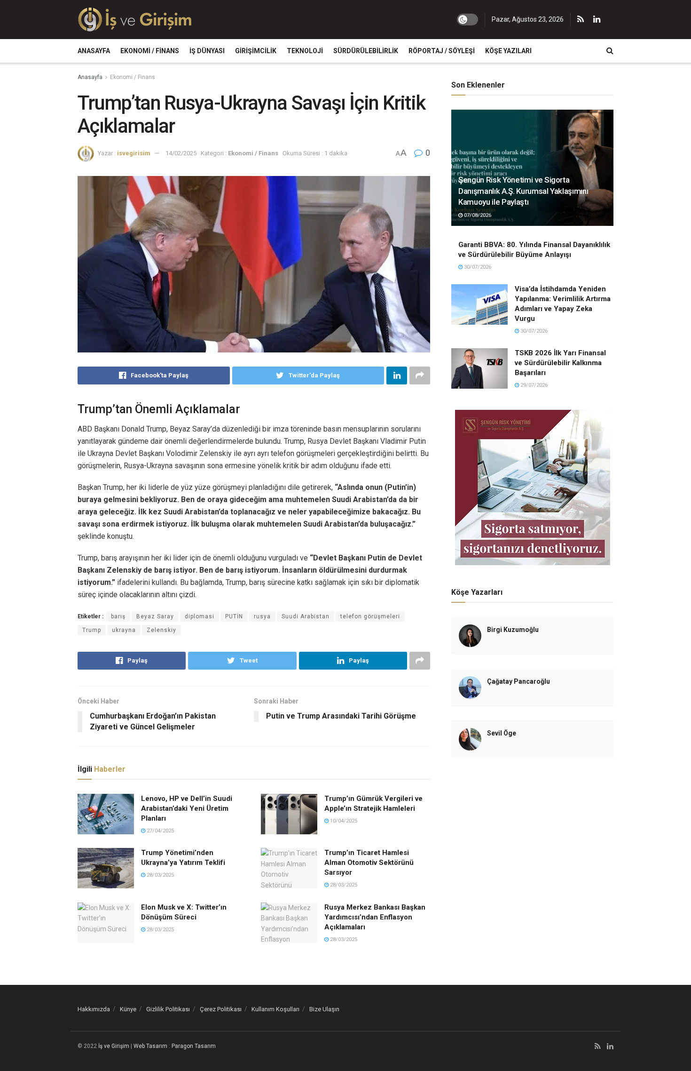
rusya (262, 616)
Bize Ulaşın (324, 1009)
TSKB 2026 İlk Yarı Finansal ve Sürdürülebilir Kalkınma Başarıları (560, 363)
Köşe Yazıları (508, 51)
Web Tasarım (150, 1046)
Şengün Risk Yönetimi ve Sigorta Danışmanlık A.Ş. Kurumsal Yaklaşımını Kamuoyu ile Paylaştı (523, 191)
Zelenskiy (161, 630)
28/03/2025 (159, 875)
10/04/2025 (343, 821)
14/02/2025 (180, 153)
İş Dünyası (207, 51)
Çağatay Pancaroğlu (518, 681)
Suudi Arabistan (306, 616)
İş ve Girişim (113, 1046)
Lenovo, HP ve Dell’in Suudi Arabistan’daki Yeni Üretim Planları (186, 808)
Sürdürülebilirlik (365, 51)
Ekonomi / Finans (149, 51)
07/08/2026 (477, 215)
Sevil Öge (501, 733)
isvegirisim (133, 153)
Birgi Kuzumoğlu (513, 629)
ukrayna (124, 630)
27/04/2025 (159, 831)
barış (118, 616)
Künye (128, 1009)
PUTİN (234, 616)
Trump (91, 630)
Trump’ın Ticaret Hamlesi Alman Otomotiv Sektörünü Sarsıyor (369, 862)
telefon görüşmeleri (370, 616)
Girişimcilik (255, 51)
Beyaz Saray (155, 616)
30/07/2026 (477, 267)
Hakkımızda (94, 1009)
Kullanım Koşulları (275, 1009)
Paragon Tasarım (194, 1046)
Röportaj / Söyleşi (441, 51)
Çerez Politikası (221, 1009)
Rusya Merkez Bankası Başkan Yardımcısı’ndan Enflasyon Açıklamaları (374, 917)
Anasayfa (94, 51)
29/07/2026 (533, 385)
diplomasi (199, 616)
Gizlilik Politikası (168, 1009)
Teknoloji (305, 51)
